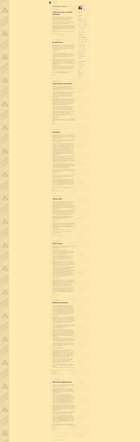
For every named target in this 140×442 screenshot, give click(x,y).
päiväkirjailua (82, 45)
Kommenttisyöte (80, 76)
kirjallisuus (80, 37)
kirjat (59, 294)
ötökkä (83, 56)
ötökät (80, 58)
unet (79, 52)
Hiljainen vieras (80, 69)
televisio (80, 50)
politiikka (82, 43)
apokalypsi (80, 22)
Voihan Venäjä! (80, 67)
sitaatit (82, 48)
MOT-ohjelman (62, 329)
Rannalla (56, 132)
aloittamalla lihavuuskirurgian (65, 202)
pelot (79, 43)
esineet (80, 28)
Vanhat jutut (54, 74)
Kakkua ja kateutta (60, 303)
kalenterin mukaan (81, 35)
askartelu (85, 22)
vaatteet (84, 54)
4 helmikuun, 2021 (57, 9)
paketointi (59, 235)
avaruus (83, 24)
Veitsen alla (57, 199)
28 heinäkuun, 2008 (57, 379)
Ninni (54, 9)
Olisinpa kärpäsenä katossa (81, 64)
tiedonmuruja (83, 50)
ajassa (54, 75)
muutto (85, 41)
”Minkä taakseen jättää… (81, 66)
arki (55, 75)
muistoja (82, 41)
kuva (86, 37)
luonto (79, 41)
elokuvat (80, 26)
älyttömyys (56, 235)
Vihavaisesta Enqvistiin (62, 84)
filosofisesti (83, 28)
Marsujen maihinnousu (62, 382)
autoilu (80, 24)
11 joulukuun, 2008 (57, 196)
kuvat (80, 39)
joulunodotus (80, 33)
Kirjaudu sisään (80, 73)
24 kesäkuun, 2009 (57, 129)
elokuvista (84, 26)
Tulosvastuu (57, 243)
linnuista (85, 39)
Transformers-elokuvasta (58, 144)
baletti (85, 24)
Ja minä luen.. (57, 42)
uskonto (82, 52)
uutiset (80, 54)
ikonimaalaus (58, 75)
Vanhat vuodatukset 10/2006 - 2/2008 (85, 9)
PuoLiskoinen (59, 147)
